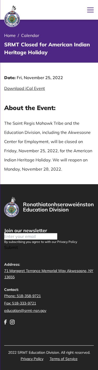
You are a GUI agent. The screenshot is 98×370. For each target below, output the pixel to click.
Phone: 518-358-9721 (22, 295)
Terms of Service (64, 358)
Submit (11, 247)
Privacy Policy (32, 358)
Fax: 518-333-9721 (20, 303)
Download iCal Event (24, 88)
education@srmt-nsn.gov (25, 310)
